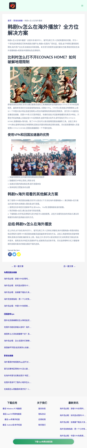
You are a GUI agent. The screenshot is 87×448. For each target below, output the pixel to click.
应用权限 (42, 419)
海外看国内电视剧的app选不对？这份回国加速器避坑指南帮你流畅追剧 (17, 362)
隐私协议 (42, 414)
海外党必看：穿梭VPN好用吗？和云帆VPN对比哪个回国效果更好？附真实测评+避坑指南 (17, 279)
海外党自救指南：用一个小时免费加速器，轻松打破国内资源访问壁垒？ (17, 299)
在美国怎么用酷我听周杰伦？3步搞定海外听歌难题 (17, 389)
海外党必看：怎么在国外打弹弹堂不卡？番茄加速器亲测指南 (17, 341)
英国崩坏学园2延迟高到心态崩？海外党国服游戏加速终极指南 (17, 347)
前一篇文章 (17, 266)
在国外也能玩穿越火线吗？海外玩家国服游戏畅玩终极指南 (17, 327)
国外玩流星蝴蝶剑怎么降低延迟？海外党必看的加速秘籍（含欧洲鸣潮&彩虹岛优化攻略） (17, 320)
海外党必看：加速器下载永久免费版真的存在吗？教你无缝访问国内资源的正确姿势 (17, 292)
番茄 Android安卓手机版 (12, 425)
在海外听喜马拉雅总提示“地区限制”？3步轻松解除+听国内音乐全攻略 (17, 376)
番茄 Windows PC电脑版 (12, 409)
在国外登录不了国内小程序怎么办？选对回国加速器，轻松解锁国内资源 (17, 382)
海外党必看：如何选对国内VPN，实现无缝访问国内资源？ (17, 285)
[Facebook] (10, 254)
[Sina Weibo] (19, 254)
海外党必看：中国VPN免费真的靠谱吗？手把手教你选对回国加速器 (17, 306)
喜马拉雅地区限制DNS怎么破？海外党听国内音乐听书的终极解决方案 (17, 369)
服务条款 (42, 409)
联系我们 (42, 425)
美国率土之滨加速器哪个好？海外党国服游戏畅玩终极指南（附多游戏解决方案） (17, 334)
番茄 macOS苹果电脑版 (12, 414)
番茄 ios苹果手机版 (12, 419)
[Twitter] (14, 254)
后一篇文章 (70, 266)
